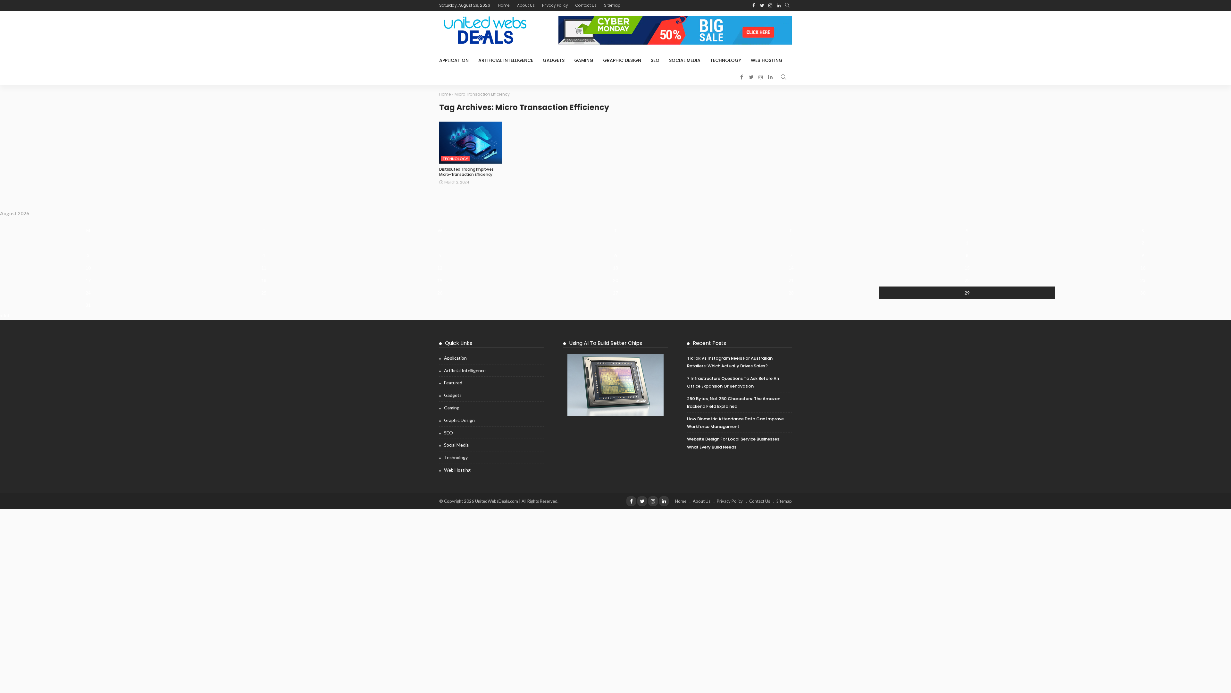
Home (504, 5)
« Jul (4, 315)
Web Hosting (767, 60)
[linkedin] (664, 501)
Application (454, 60)
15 (967, 267)
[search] (787, 5)
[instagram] (653, 501)
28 (791, 292)
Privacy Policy (555, 5)
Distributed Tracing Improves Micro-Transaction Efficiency (466, 172)
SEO (655, 60)
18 (263, 280)
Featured (453, 382)
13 (615, 267)
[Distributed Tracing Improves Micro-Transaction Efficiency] (470, 143)
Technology (725, 60)
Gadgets (554, 60)
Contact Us (586, 5)
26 (439, 292)
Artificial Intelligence (505, 60)
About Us (526, 5)
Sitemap (612, 5)
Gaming (583, 60)
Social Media (684, 60)
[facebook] (631, 501)
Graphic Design (622, 60)
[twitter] (642, 501)
